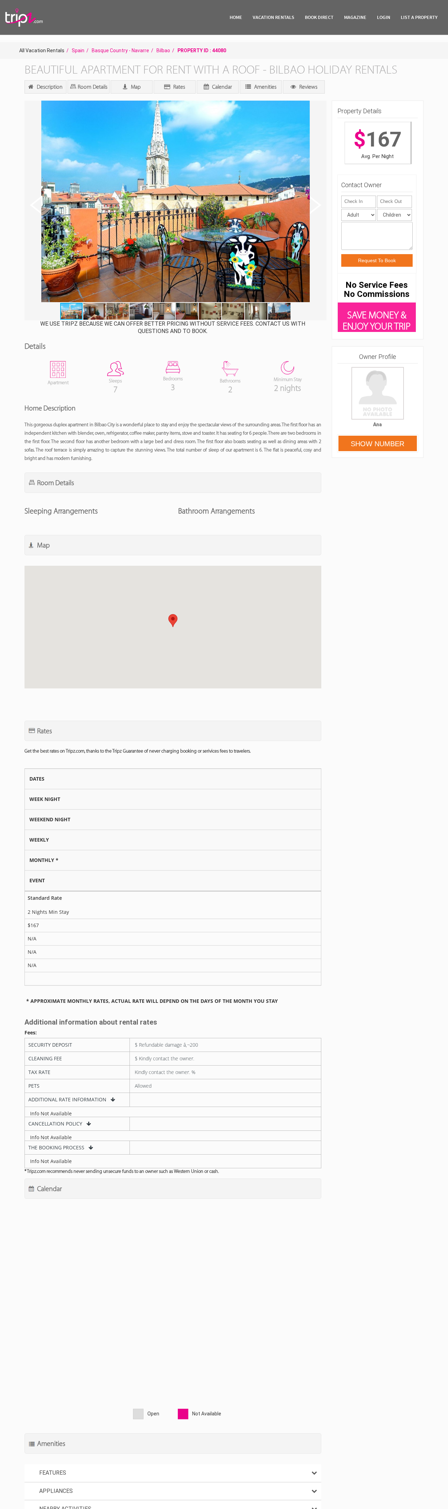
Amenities (264, 86)
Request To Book (377, 260)
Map (135, 86)
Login (383, 17)
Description (49, 86)
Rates (178, 86)
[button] (175, 202)
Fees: (30, 1032)
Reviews (307, 86)
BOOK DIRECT (319, 17)
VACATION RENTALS (273, 17)
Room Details (91, 86)
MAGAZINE (355, 17)
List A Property (419, 17)
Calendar (221, 86)
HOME (236, 17)
